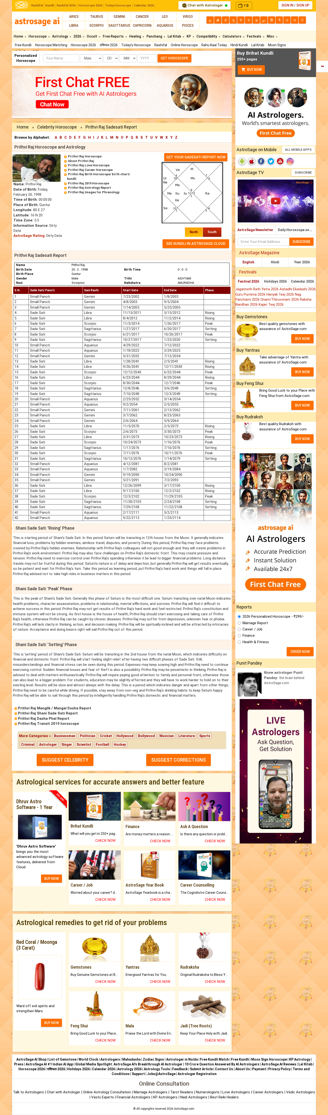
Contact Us (224, 1069)
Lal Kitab (257, 45)
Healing (135, 36)
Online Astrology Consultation (107, 1092)
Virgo (188, 17)
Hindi (275, 262)
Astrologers (110, 1059)
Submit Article (201, 1069)
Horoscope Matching (51, 45)
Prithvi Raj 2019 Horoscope (88, 183)
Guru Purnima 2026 (250, 294)
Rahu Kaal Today (214, 45)
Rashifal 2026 (66, 5)
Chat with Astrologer (205, 5)
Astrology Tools (157, 1069)
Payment (259, 1069)
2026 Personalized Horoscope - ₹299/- (273, 616)
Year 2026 (302, 262)
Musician (166, 736)
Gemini (119, 17)
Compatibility (207, 36)
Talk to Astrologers (28, 1092)
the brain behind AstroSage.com (284, 677)
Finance (249, 635)
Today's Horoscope (136, 45)
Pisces (188, 25)
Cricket (106, 736)
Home (19, 36)
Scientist (84, 744)
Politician (87, 736)
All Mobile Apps (298, 149)
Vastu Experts (102, 1097)
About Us (242, 1069)
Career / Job (252, 629)
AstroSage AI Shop (31, 1059)
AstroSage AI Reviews (278, 1064)
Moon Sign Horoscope (269, 1059)
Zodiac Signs (153, 1059)
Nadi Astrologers (193, 1097)
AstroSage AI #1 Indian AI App (49, 1064)
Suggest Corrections (178, 760)
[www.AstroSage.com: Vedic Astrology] (22, 5)
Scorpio (96, 25)
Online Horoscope (184, 45)
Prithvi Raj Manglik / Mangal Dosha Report (54, 708)
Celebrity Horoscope (57, 127)
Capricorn (142, 25)
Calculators (232, 36)
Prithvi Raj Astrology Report (89, 187)
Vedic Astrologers (300, 1092)
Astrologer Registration (197, 1074)
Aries (74, 17)
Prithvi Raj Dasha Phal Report (43, 718)
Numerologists (208, 1092)
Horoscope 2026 (90, 5)
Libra (73, 25)
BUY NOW (51, 879)
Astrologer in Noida (182, 1059)
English (248, 262)
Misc (271, 36)
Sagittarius (119, 25)
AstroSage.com (184, 1108)
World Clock (88, 1059)
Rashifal (37, 5)
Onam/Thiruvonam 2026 (280, 299)
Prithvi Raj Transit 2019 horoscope (48, 723)
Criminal (28, 744)
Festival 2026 (248, 281)
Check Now (105, 840)
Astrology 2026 (129, 1069)
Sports (204, 736)
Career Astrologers (268, 1092)
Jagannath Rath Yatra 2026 (257, 289)
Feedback (180, 1069)
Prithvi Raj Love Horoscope (88, 165)
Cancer (142, 17)
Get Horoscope (174, 58)
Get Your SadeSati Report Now (195, 157)
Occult (92, 36)
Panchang (154, 36)
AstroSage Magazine (259, 252)
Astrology (60, 36)
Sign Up (302, 5)
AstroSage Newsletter (255, 230)
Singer (66, 744)
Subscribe (303, 172)
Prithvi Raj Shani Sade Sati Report (48, 713)
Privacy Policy (279, 1069)
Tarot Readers (182, 1092)
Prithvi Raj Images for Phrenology (94, 192)
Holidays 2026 (275, 281)
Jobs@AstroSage (161, 1074)
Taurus (96, 17)
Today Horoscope (118, 5)
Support (138, 1074)
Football (102, 744)
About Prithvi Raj (81, 161)
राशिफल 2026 (109, 45)
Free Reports (113, 36)
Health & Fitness (256, 642)
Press (19, 1064)
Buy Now (254, 69)
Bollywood (146, 736)
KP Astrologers (165, 1097)
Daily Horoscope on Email (297, 230)
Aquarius (165, 25)
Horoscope (38, 36)
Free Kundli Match (214, 1059)
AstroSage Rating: (29, 235)
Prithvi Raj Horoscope (85, 156)
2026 (77, 36)
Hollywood (125, 736)
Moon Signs (277, 45)
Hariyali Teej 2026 (280, 294)
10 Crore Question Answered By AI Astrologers (222, 1064)
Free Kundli (23, 45)
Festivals (254, 36)
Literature (186, 736)
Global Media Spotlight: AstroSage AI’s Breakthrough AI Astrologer (128, 1064)
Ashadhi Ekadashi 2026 (297, 289)
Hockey (120, 744)
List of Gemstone (62, 1059)
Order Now (300, 652)
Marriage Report (255, 623)
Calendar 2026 (144, 5)
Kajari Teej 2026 (271, 304)
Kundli (49, 5)
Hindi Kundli (239, 45)
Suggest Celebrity (65, 760)
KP (189, 36)
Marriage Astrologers (151, 1092)
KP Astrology (299, 1059)
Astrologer (48, 744)
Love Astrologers (236, 1092)
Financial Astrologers (133, 1097)
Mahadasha (131, 1059)
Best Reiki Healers (224, 1097)
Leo (165, 17)
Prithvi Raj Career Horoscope (90, 170)
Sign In (287, 5)
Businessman (64, 736)
